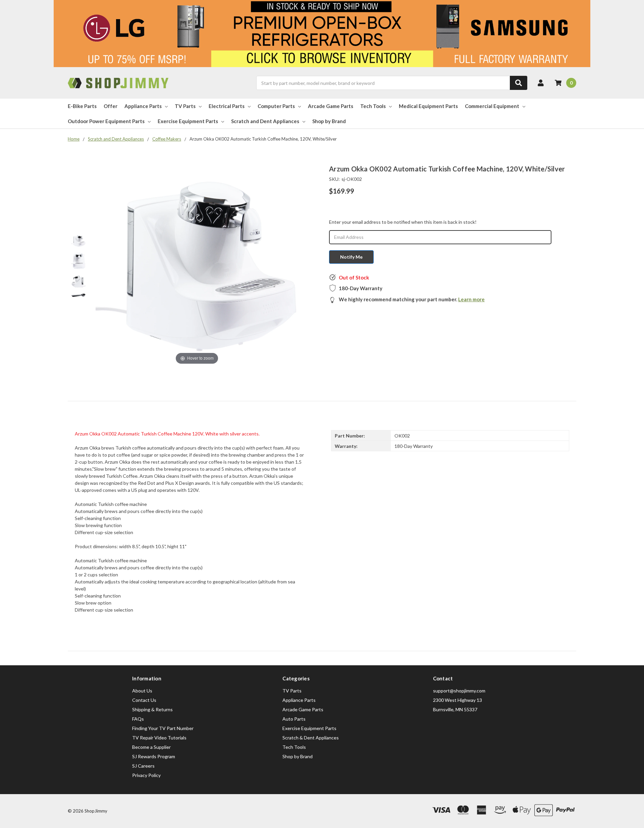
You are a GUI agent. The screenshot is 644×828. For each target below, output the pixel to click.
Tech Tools (373, 106)
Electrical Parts (227, 106)
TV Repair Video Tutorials (159, 737)
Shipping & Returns (152, 709)
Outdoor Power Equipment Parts (106, 121)
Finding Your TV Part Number (163, 728)
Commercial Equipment (492, 106)
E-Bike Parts (82, 106)
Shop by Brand (329, 121)
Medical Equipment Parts (428, 106)
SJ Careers (143, 766)
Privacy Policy (146, 775)
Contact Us (144, 700)
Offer (110, 106)
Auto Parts (294, 719)
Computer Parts (276, 106)
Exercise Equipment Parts (188, 121)
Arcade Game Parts (330, 106)
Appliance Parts (143, 106)
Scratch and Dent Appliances (265, 121)
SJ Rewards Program (153, 756)
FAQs (138, 719)
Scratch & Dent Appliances (310, 737)
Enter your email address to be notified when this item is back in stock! (403, 222)
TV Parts (185, 106)
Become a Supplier (151, 747)
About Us (142, 690)
